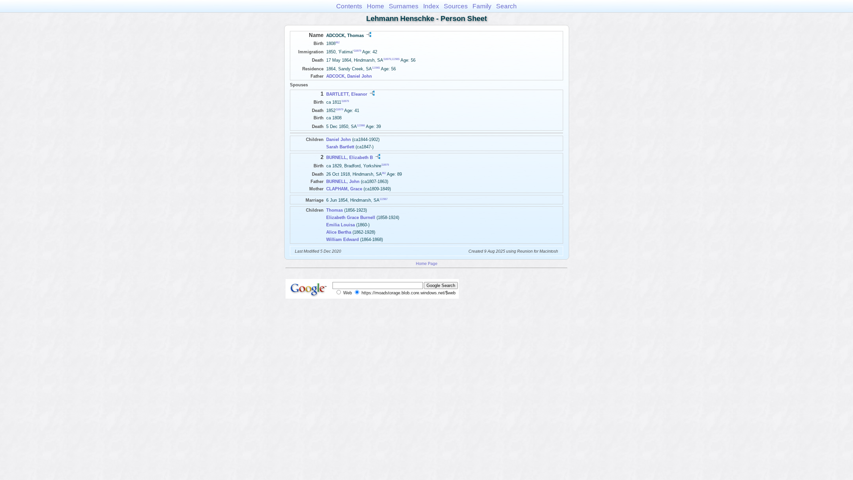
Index (431, 6)
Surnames (404, 6)
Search (506, 6)
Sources (456, 6)
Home (375, 6)
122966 (361, 125)
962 (338, 42)
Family (481, 6)
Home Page (426, 263)
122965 (396, 59)
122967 (384, 198)
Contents (349, 6)
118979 (357, 50)
